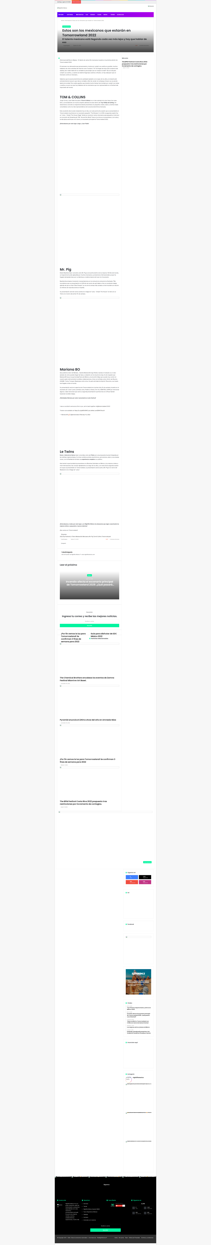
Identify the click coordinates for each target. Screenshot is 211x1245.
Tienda (113, 14)
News (89, 575)
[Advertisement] (138, 905)
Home (62, 14)
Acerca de (120, 14)
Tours (99, 14)
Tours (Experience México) (90, 1211)
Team (126, 1237)
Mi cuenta (121, 1237)
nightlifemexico (138, 1077)
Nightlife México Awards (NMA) (91, 1209)
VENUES (92, 14)
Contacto (85, 1217)
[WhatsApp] (60, 1244)
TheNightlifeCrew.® (102, 1237)
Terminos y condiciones (147, 1237)
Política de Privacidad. (134, 1237)
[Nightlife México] (62, 8)
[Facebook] (55, 1244)
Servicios (85, 1203)
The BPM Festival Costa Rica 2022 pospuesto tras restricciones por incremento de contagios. (134, 64)
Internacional (66, 26)
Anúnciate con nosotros (89, 1220)
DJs (87, 14)
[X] (56, 1244)
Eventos (80, 14)
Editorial (70, 14)
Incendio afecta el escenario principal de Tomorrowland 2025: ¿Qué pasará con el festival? (89, 584)
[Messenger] (57, 1244)
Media (105, 14)
